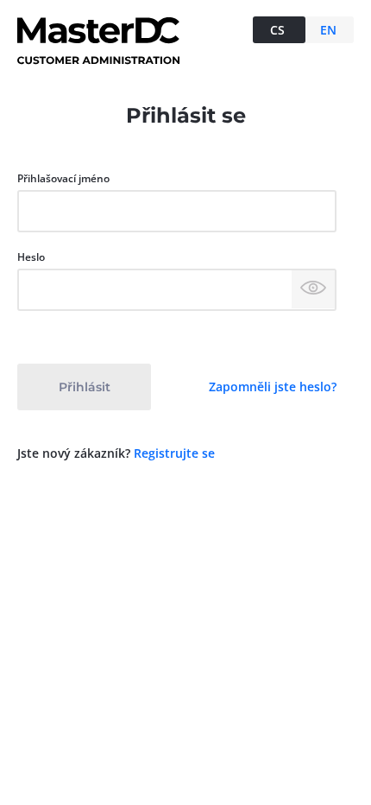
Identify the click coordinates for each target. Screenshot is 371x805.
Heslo (31, 257)
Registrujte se (174, 453)
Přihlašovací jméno (63, 178)
